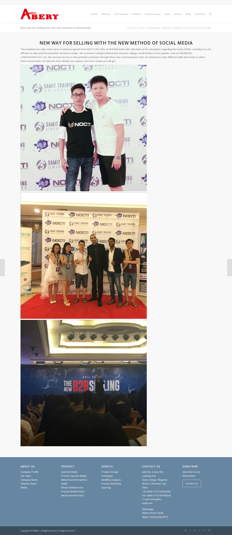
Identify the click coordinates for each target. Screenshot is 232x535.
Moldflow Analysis (111, 479)
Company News (153, 28)
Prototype (107, 475)
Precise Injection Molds (73, 475)
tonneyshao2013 (159, 516)
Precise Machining (111, 483)
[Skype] (209, 530)
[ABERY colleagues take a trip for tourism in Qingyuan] (229, 267)
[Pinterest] (204, 530)
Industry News (29, 483)
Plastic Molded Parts (72, 487)
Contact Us (192, 483)
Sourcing (106, 487)
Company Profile (30, 471)
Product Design (109, 471)
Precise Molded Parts (73, 491)
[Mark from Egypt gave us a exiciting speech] (2, 267)
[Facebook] (190, 530)
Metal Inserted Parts (72, 495)
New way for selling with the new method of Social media (56, 28)
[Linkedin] (195, 530)
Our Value (26, 475)
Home (142, 28)
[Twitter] (185, 530)
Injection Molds (69, 471)
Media (24, 487)
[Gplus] (199, 530)
